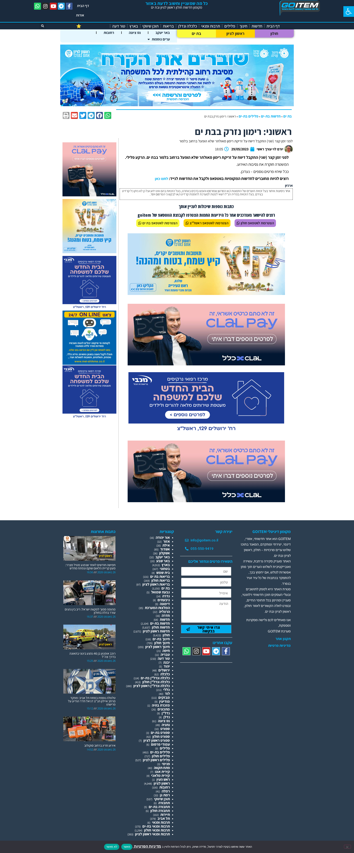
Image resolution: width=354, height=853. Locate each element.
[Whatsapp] (37, 6)
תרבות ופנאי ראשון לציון (152, 834)
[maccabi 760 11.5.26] (206, 432)
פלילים (229, 26)
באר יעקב (162, 32)
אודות (80, 15)
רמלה (166, 791)
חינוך (243, 26)
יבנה (166, 662)
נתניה (166, 724)
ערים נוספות (161, 39)
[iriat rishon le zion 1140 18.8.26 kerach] (177, 104)
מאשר (126, 846)
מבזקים (164, 697)
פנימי (166, 763)
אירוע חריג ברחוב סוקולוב (100, 745)
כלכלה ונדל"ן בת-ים (155, 678)
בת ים (196, 33)
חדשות (257, 26)
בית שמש (163, 572)
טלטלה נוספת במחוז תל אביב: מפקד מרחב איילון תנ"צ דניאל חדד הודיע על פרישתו (92, 701)
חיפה (166, 650)
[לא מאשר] (347, 846)
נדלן (166, 717)
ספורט (165, 728)
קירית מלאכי (160, 775)
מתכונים (164, 709)
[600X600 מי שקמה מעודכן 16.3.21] (89, 363)
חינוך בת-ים (161, 639)
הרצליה (164, 611)
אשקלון (164, 553)
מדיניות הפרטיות (147, 846)
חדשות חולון (161, 627)
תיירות (165, 814)
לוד (167, 693)
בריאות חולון (160, 580)
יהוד (167, 666)
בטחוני (165, 568)
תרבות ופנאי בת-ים (156, 826)
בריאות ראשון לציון (156, 584)
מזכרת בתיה (161, 705)
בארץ (133, 26)
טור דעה (118, 26)
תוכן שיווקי (150, 26)
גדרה (166, 596)
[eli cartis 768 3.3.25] (206, 364)
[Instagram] (45, 6)
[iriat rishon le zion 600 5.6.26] (89, 252)
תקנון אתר (283, 639)
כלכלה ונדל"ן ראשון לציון (151, 685)
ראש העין (163, 779)
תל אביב (164, 818)
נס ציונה (135, 32)
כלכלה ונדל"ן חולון (156, 681)
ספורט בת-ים (160, 732)
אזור (166, 541)
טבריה (165, 654)
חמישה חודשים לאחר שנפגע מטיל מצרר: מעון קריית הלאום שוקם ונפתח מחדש (90, 566)
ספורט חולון (161, 736)
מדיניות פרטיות (279, 645)
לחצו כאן (161, 178)
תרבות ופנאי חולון (157, 830)
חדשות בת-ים (271, 116)
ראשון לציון (235, 33)
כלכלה (165, 674)
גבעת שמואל (160, 592)
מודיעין (164, 701)
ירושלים (164, 670)
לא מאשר (111, 846)
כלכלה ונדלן (187, 26)
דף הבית (83, 5)
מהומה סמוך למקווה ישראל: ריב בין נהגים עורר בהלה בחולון (90, 611)
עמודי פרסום (160, 744)
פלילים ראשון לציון (156, 759)
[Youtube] (53, 6)
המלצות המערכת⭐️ (92, 26)
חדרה (166, 615)
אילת (166, 545)
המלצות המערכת (157, 607)
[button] (348, 11)
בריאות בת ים (160, 576)
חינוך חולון (162, 642)
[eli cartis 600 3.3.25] (89, 195)
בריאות (168, 26)
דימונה (165, 603)
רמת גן (165, 795)
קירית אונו (162, 771)
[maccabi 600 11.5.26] (89, 308)
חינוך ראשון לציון (157, 646)
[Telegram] (61, 6)
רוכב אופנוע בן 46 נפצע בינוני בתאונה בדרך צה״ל (92, 655)
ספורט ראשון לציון (156, 740)
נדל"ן (166, 713)
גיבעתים (164, 599)
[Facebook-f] (69, 6)
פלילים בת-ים (248, 116)
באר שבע (163, 560)
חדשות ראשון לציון (156, 631)
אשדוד (165, 549)
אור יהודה (163, 537)
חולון (274, 33)
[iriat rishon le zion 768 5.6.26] (206, 293)
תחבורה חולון (160, 810)
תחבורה (164, 802)
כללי (166, 689)
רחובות (109, 32)
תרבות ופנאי (210, 26)
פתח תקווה (162, 767)
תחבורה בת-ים (159, 806)
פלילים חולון (161, 756)
